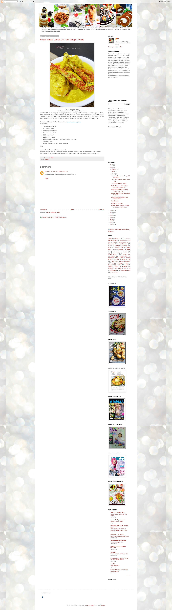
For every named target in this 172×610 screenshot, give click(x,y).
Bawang (127, 238)
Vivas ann (47, 171)
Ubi (129, 268)
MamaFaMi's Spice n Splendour (119, 569)
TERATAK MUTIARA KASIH (118, 540)
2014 (111, 215)
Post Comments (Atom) (53, 212)
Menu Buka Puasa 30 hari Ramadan (119, 553)
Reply (46, 178)
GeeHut (112, 564)
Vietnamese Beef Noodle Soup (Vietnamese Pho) (119, 190)
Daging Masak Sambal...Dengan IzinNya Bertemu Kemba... (120, 206)
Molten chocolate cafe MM (116, 521)
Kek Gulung (116, 252)
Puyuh (110, 265)
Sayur (116, 266)
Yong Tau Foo (114, 272)
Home (72, 209)
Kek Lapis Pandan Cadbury (117, 559)
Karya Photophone (114, 565)
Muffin (123, 259)
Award (110, 238)
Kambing (121, 249)
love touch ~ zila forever (117, 534)
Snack (110, 268)
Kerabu (125, 252)
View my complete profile (115, 47)
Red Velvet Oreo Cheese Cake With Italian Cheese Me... (119, 186)
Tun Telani (113, 552)
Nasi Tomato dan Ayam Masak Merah (119, 536)
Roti (120, 265)
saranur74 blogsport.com (117, 520)
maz (118, 38)
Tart (120, 268)
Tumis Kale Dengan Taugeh (119, 183)
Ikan (109, 247)
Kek (128, 249)
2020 (111, 165)
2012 (111, 220)
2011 (111, 222)
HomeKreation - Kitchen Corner (119, 558)
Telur (125, 268)
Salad (126, 265)
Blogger (103, 605)
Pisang (120, 263)
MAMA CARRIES (114, 571)
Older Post (101, 209)
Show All (128, 574)
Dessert (124, 245)
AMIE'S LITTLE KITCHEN (117, 512)
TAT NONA (113, 547)
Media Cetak (119, 257)
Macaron (113, 256)
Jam (122, 247)
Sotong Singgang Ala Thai (116, 542)
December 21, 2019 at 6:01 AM (59, 171)
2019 (111, 167)
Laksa (124, 254)
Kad (115, 249)
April (113, 171)
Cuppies (110, 245)
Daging (116, 245)
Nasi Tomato (114, 201)
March (113, 174)
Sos (116, 268)
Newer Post (43, 209)
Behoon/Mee (112, 240)
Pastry (113, 263)
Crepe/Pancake (123, 244)
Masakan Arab (123, 256)
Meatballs (111, 257)
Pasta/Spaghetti (125, 261)
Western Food (125, 270)
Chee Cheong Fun (123, 242)
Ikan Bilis (116, 247)
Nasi (129, 259)
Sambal (110, 266)
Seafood (46, 159)
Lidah (129, 254)
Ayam (117, 238)
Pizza (126, 263)
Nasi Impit (115, 261)
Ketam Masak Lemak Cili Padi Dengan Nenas (62, 39)
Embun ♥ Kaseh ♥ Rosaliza (118, 546)
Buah (114, 242)
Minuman (116, 259)
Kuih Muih (112, 254)
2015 (111, 213)
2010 (111, 224)
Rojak (115, 264)
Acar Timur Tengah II (117, 203)
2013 (111, 217)
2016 (111, 210)
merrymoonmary (89, 605)
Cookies (110, 244)
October (114, 169)
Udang (113, 270)
